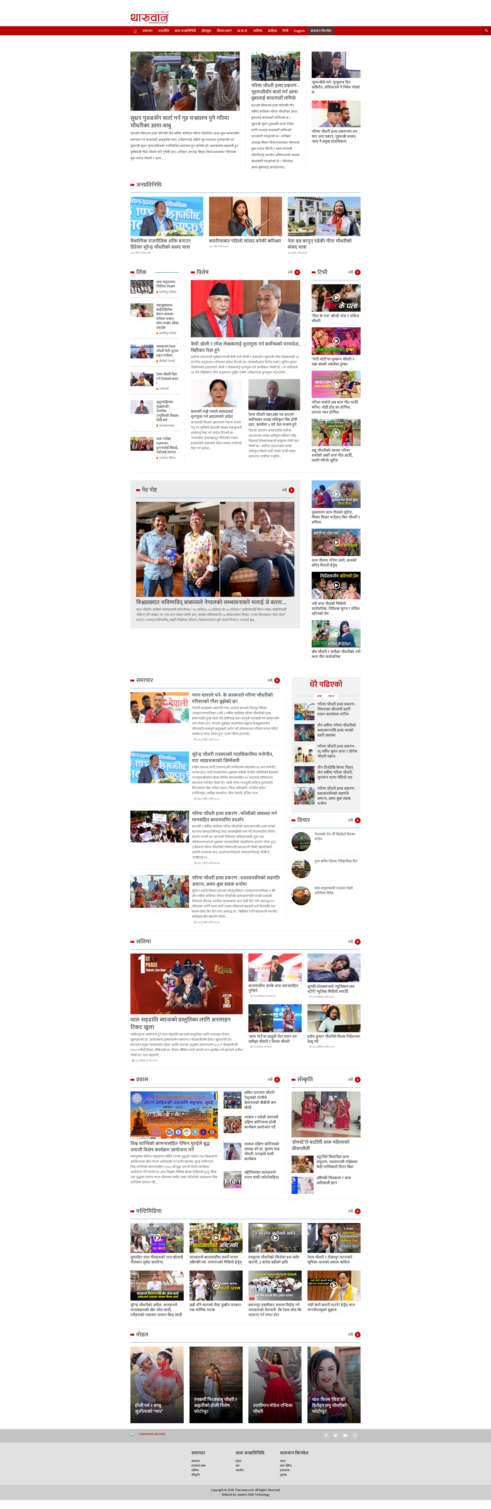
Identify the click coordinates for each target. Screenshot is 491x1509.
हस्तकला (285, 1470)
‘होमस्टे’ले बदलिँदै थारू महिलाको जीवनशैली (320, 1145)
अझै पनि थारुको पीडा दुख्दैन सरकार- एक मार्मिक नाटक (215, 1307)
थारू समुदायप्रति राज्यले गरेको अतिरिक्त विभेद (334, 891)
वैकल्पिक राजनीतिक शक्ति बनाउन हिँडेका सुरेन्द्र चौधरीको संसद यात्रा (160, 244)
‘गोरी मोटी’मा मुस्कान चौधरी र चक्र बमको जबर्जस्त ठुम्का (333, 362)
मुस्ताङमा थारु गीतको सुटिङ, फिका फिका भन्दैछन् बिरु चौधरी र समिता (336, 517)
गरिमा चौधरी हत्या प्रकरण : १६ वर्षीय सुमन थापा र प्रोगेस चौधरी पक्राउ (337, 751)
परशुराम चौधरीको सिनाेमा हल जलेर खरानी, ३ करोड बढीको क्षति (273, 1260)
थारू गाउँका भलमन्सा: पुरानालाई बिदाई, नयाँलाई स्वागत (167, 445)
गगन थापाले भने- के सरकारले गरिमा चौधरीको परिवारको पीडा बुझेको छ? (232, 698)
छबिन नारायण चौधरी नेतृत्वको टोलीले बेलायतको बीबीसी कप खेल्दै (260, 1100)
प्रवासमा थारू (198, 1465)
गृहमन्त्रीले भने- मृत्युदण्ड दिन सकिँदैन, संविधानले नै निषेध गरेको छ (336, 87)
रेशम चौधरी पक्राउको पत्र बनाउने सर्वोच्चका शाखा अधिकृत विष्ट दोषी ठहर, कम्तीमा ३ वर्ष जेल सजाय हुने (272, 419)
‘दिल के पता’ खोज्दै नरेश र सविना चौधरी (335, 318)
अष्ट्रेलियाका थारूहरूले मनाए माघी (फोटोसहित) (261, 1175)
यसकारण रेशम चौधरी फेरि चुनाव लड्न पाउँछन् (167, 351)
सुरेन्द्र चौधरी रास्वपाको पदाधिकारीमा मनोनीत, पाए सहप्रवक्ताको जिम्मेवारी (232, 757)
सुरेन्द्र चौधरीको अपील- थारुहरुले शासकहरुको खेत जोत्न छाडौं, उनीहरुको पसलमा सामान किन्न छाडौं (156, 1310)
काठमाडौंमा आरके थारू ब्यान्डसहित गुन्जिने (273, 988)
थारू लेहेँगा (286, 1465)
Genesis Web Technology (253, 1494)
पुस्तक (283, 1475)
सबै (290, 272)
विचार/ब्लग (224, 31)
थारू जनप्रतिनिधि (185, 31)
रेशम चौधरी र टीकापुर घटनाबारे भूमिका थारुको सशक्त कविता (329, 1260)
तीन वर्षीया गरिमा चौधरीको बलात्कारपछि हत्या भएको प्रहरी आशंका (336, 730)
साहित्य (272, 31)
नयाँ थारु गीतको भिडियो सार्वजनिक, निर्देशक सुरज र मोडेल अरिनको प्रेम (336, 608)
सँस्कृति (195, 1475)
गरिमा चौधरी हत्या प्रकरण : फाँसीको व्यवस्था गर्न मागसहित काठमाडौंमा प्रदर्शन (234, 817)
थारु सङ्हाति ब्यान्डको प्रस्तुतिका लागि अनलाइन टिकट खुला (180, 1023)
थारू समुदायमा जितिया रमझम (165, 284)
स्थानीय (240, 1470)
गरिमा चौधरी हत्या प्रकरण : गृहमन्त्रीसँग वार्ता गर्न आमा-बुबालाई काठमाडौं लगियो (275, 92)
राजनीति (163, 31)
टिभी (285, 31)
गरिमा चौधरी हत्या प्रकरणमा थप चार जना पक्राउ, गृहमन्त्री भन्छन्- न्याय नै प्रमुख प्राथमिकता (334, 136)
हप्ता (319, 696)
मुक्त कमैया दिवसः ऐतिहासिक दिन (336, 861)
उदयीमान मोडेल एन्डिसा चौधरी (273, 1408)
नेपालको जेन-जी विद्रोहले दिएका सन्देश (335, 837)
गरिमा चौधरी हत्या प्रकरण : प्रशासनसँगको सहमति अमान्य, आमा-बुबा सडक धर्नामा (236, 881)
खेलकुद (206, 31)
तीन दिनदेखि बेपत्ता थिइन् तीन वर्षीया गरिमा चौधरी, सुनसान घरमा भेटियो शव (335, 772)
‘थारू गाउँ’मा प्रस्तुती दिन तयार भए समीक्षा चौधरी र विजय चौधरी (272, 1039)
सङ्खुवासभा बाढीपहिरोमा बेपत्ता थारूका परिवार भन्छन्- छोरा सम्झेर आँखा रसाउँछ (167, 317)
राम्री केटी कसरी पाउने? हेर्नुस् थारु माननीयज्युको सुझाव (331, 1307)
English (299, 31)
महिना (331, 696)
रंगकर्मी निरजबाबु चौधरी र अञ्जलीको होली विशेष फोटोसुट (215, 1405)
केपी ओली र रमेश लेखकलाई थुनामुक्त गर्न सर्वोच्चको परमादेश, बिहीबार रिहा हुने (245, 347)
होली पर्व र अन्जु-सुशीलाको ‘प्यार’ (149, 1408)
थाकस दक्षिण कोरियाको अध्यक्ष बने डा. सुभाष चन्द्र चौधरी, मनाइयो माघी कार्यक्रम (262, 1151)
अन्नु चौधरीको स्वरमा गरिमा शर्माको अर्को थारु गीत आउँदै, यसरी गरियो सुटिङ (332, 455)
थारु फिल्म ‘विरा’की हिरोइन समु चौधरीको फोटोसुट (329, 1405)
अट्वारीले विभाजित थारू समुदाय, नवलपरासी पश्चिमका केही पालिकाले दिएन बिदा (337, 1162)
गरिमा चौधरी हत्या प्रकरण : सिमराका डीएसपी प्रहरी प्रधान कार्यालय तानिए (336, 709)
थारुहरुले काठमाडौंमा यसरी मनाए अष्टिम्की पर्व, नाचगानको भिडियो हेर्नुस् (215, 1260)
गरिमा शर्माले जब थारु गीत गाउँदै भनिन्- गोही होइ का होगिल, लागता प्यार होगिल (335, 407)
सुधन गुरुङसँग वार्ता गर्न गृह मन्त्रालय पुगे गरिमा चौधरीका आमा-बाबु (179, 121)
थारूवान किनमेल (320, 31)
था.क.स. (242, 31)
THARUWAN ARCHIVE (151, 1434)
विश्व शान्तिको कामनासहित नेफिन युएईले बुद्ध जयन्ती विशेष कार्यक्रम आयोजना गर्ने (170, 1147)
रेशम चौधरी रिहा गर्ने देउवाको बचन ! (167, 379)
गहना (283, 1461)
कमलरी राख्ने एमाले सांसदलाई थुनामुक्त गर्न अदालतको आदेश (212, 414)
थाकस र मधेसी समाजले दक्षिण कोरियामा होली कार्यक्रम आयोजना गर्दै (261, 1122)
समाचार (148, 31)
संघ (237, 1465)
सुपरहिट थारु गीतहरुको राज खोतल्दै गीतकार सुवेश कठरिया (156, 1260)
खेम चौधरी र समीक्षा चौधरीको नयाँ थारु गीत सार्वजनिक (336, 654)
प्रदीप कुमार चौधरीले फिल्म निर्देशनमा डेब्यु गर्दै (333, 1039)
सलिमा (257, 31)
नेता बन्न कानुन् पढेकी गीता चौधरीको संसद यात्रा (320, 244)
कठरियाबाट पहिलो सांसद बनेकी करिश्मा (245, 241)
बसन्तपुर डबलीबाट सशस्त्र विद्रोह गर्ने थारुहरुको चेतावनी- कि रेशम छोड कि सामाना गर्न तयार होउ (275, 1310)
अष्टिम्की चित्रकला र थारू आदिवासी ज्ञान (333, 1180)
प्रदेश (238, 1461)
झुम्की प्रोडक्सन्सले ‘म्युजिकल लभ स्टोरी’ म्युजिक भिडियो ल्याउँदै (330, 989)
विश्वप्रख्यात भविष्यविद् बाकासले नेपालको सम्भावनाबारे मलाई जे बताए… (211, 602)
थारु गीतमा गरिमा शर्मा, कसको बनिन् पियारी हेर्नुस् (334, 563)
